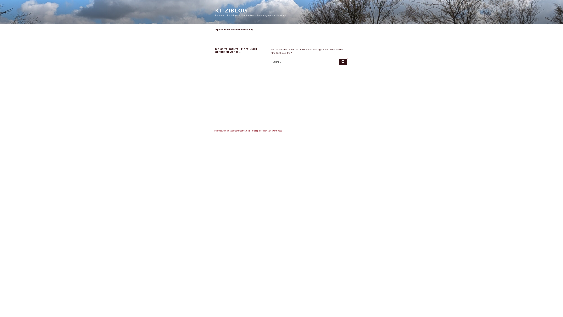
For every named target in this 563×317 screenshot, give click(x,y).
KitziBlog (231, 10)
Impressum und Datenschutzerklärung (234, 29)
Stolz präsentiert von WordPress (267, 130)
